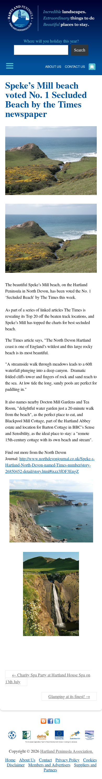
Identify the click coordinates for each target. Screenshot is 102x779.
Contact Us (75, 66)
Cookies (90, 759)
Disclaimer (16, 764)
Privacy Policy (67, 759)
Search (79, 50)
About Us (53, 66)
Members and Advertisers (49, 764)
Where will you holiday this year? (51, 41)
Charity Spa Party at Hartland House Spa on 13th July (47, 678)
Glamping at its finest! (69, 696)
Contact (45, 759)
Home (10, 759)
